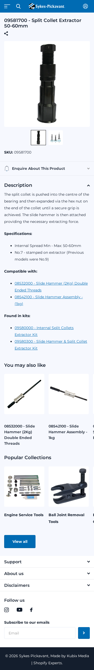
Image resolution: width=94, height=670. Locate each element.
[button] (38, 137)
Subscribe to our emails (26, 622)
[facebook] (31, 609)
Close (18, 6)
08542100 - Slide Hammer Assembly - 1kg (68, 432)
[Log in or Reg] (86, 6)
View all (20, 541)
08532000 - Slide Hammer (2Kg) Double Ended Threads (19, 435)
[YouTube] (19, 609)
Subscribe (84, 633)
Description (18, 185)
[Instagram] (6, 609)
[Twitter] (42, 609)
